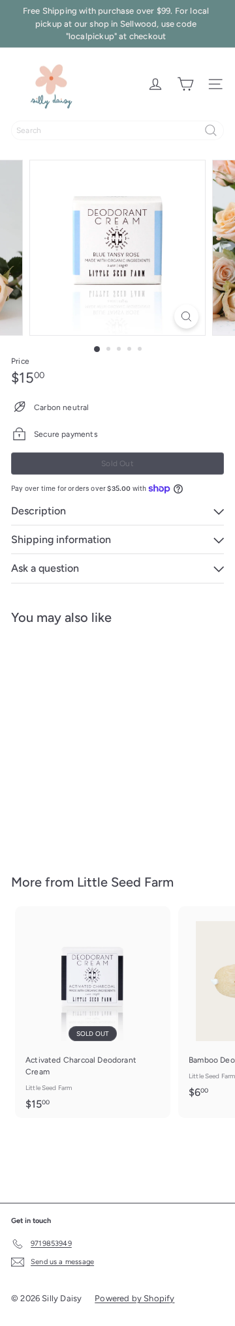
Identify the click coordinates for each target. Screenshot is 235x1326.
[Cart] (185, 84)
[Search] (211, 130)
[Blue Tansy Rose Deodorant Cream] (93, 741)
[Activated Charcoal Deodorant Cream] (93, 1012)
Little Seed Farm (125, 882)
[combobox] (117, 130)
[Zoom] (186, 316)
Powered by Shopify (134, 1298)
